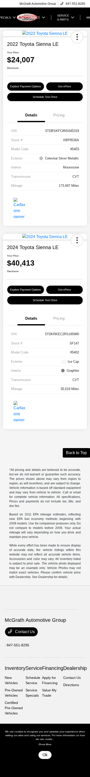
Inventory (15, 668)
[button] (77, 37)
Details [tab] (31, 115)
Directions (71, 685)
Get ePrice (64, 86)
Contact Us (24, 632)
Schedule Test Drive (45, 96)
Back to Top (76, 453)
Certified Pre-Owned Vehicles (14, 708)
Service (34, 668)
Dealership (75, 668)
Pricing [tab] (58, 115)
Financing (52, 668)
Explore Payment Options (25, 86)
